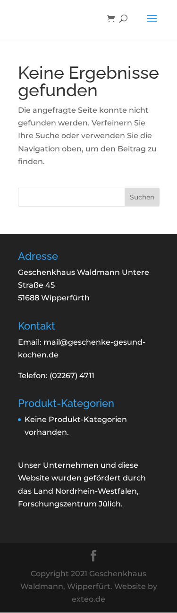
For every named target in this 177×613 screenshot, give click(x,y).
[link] (113, 19)
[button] (152, 24)
